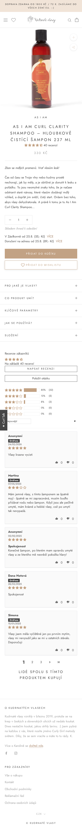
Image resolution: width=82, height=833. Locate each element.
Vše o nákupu (13, 775)
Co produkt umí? (19, 298)
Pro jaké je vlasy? (21, 286)
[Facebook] (6, 753)
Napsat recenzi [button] (41, 369)
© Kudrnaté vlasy (41, 823)
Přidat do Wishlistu (43, 265)
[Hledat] (69, 20)
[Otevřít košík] (76, 20)
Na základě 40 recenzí (19, 363)
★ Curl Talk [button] (3, 420)
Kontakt (9, 782)
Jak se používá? (18, 323)
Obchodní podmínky (18, 789)
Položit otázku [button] (41, 378)
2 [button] (32, 662)
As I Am (40, 117)
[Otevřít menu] (6, 19)
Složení (11, 335)
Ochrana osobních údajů (20, 803)
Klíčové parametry (21, 310)
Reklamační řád (14, 796)
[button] (34, 145)
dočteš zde (36, 746)
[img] (41, 448)
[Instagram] (15, 753)
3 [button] (41, 662)
